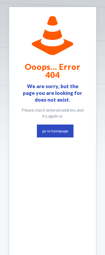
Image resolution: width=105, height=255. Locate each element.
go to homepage (55, 131)
